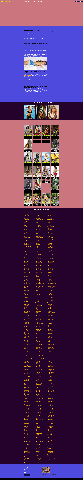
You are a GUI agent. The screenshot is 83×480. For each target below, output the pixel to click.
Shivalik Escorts (37, 434)
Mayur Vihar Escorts (26, 343)
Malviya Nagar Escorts (26, 336)
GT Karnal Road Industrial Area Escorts (52, 284)
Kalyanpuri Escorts (49, 310)
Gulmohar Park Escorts (50, 285)
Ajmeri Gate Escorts (49, 213)
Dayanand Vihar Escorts (26, 254)
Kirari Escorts (49, 322)
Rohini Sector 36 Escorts (26, 413)
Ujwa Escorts (37, 450)
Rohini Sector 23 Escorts (38, 409)
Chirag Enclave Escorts (38, 248)
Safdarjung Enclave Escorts (50, 419)
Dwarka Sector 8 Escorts (50, 269)
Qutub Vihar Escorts (38, 391)
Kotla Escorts (25, 325)
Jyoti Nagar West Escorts (26, 307)
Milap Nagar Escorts (49, 346)
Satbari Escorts (37, 425)
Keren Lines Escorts (26, 316)
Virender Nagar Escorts (50, 457)
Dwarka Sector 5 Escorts (50, 268)
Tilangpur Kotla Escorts (38, 447)
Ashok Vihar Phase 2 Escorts (27, 223)
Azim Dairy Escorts (38, 227)
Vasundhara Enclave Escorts (27, 454)
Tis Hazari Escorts (26, 448)
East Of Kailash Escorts (38, 270)
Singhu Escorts (37, 436)
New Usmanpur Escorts (50, 370)
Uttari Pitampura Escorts (27, 452)
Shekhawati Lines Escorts (39, 433)
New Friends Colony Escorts (50, 366)
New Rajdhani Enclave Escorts (51, 368)
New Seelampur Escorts (26, 370)
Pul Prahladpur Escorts (26, 387)
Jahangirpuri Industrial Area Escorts (51, 298)
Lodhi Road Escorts (38, 331)
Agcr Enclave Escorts (38, 213)
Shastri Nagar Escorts (38, 432)
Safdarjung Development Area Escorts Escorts (41, 419)
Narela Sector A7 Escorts (27, 360)
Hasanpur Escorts (49, 290)
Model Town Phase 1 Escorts (39, 348)
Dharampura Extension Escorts (51, 258)
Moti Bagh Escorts (49, 350)
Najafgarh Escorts (26, 355)
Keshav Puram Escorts (38, 316)
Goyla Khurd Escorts (26, 282)
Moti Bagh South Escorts (39, 351)
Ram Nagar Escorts (26, 397)
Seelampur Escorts (38, 427)
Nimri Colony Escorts (26, 371)
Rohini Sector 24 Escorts (50, 409)
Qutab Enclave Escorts (26, 390)
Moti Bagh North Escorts (27, 351)
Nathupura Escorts (49, 362)
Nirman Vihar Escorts (38, 371)
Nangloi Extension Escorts (27, 357)
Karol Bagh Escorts (38, 314)
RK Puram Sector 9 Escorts (27, 404)
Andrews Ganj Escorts (26, 219)
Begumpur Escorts (49, 235)
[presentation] (21, 112)
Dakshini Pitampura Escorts (27, 252)
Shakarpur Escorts (38, 430)
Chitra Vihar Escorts (49, 248)
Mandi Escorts (37, 337)
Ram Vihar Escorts (38, 397)
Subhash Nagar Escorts (26, 439)
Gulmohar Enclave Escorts (39, 285)
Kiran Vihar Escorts (38, 322)
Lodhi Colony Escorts (50, 330)
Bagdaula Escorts (49, 229)
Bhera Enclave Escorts (50, 239)
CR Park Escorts (37, 250)
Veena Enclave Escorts (50, 454)
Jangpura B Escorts (38, 300)
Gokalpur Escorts (38, 279)
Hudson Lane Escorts (26, 293)
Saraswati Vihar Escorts (50, 424)
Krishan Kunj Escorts (50, 325)
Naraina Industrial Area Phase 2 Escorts (40, 358)
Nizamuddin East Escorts (50, 372)
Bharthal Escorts (38, 239)
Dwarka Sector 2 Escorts (26, 266)
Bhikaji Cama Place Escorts (27, 240)
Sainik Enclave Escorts (26, 421)
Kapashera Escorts (26, 313)
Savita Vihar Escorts (38, 426)
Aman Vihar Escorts (26, 216)
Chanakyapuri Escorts (50, 244)
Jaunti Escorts (49, 302)
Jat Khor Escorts (25, 302)
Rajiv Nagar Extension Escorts (39, 395)
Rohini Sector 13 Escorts (50, 406)
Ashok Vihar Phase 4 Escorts (50, 223)
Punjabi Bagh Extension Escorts (51, 388)
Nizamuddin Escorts (38, 372)
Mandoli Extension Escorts (50, 338)
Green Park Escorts (26, 284)
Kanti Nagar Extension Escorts (51, 312)
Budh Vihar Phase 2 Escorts (39, 242)
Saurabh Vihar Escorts (26, 426)
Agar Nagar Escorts (26, 213)
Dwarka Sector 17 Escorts (27, 264)
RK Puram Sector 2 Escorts (50, 402)
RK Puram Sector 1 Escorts (39, 401)
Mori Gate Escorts (38, 350)
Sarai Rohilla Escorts (26, 424)
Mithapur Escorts (38, 347)
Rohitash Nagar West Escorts (27, 416)
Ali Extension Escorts (26, 215)
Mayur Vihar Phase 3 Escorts (39, 344)
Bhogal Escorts (37, 240)
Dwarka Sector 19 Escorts (39, 265)
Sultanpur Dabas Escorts (27, 441)
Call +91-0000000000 (78, 1)
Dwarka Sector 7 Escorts (38, 269)
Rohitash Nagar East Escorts (50, 415)
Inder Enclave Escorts (38, 294)
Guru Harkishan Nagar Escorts (51, 286)
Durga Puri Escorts (38, 260)
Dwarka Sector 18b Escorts (27, 265)
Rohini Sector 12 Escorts (38, 406)
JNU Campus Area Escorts (50, 305)
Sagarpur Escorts (38, 420)
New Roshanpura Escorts (50, 369)
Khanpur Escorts (49, 317)
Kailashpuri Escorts (26, 309)
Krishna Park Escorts (26, 327)
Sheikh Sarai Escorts (26, 433)
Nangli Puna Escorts (49, 356)
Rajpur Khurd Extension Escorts (39, 396)
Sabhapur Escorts (26, 417)
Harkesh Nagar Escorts (26, 290)
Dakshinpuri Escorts (38, 252)
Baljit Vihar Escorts (38, 232)
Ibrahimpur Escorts (49, 293)
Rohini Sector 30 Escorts (26, 411)
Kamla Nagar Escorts (38, 311)
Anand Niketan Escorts (38, 217)
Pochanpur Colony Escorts (39, 384)
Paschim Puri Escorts (26, 381)
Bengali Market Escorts (38, 236)
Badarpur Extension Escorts (39, 228)
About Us (31, 1)
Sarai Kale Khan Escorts (50, 423)
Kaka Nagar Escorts (38, 309)
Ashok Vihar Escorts (38, 222)
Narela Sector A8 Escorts (39, 360)
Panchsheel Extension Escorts (39, 379)
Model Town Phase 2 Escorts (50, 348)
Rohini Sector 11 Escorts (26, 406)
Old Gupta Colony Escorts (50, 375)
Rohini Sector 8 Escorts (50, 414)
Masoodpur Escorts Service (27, 75)
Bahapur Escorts (26, 230)
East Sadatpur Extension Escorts (51, 270)
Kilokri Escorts (37, 321)
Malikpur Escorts (26, 335)
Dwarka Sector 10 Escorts (50, 261)
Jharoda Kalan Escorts (26, 303)
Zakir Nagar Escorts (49, 461)
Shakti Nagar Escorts (50, 430)
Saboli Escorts (49, 417)
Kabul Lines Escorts (49, 307)
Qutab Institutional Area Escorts (27, 391)
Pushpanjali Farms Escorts (39, 389)
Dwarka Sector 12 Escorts (39, 262)
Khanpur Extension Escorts (27, 318)
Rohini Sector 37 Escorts (38, 413)
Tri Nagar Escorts (49, 448)
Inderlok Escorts (25, 295)
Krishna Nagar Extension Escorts (51, 326)
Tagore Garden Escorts (26, 445)
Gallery (35, 1)
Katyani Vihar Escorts (50, 315)
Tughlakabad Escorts (50, 449)
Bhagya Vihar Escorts (50, 237)
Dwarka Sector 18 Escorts (39, 264)
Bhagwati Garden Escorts (27, 237)
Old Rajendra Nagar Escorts (27, 376)
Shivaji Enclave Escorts (26, 434)
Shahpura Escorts (26, 430)
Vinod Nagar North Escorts (27, 457)
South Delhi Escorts (49, 438)
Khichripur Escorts (26, 320)
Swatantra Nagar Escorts (50, 444)
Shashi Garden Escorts (26, 432)
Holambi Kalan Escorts (38, 292)
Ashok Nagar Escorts (26, 222)
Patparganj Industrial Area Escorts (51, 382)
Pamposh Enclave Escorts (50, 378)
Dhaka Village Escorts (50, 257)
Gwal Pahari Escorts (26, 287)
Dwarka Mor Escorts (26, 261)
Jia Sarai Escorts (37, 304)
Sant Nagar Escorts (38, 423)
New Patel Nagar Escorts (39, 368)
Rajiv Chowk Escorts (49, 394)
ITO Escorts (37, 296)
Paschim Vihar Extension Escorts (51, 381)
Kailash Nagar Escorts (50, 308)
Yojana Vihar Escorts (26, 461)
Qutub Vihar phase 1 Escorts (50, 391)
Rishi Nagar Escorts (38, 400)
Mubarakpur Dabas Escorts (39, 352)
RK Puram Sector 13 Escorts (39, 402)
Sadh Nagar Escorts (26, 418)
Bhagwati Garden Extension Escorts (40, 237)
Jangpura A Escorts (26, 300)
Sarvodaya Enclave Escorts (27, 425)
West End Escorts (49, 460)
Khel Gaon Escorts (26, 319)
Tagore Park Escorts (38, 445)
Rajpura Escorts (49, 396)
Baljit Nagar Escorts (26, 232)
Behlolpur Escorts (26, 236)
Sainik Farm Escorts (38, 421)
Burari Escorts (37, 243)
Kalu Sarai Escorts (26, 310)
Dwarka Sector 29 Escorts (50, 267)
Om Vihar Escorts (38, 377)
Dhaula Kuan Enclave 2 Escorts (51, 259)
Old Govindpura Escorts (38, 375)
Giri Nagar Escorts (26, 279)
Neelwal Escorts (25, 364)
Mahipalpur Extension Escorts (27, 334)
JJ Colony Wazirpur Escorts (39, 305)
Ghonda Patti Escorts (50, 278)
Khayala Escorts (49, 318)
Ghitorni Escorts (37, 278)
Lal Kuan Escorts (49, 328)
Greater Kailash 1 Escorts (50, 282)
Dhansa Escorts (25, 258)
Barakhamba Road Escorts (50, 233)
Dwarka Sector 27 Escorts (27, 267)
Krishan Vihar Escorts (26, 326)
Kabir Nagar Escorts (38, 307)
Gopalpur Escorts (49, 280)
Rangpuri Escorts (26, 399)
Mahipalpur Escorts (49, 333)
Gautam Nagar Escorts (50, 276)
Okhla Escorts (37, 374)
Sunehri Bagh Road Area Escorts (51, 442)
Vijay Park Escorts (49, 455)
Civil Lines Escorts (38, 249)
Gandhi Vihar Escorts (26, 274)
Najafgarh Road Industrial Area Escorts (40, 355)
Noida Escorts (37, 373)
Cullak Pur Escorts (49, 250)
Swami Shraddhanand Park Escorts (51, 443)
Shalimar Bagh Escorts (50, 431)
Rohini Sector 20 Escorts (38, 408)
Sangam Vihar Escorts (50, 422)
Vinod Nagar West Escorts (39, 457)
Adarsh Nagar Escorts (50, 212)
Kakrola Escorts (49, 309)
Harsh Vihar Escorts (38, 290)
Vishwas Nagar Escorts (26, 459)
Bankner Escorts (25, 233)
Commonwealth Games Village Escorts (52, 249)
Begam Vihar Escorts (38, 235)
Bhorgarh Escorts (49, 240)
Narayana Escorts (26, 359)
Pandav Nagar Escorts (26, 380)
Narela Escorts (37, 359)
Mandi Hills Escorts (49, 337)
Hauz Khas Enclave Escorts (50, 291)
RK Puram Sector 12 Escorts (27, 402)
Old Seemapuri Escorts (50, 376)
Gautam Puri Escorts (26, 277)
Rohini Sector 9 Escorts (26, 415)
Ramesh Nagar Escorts (50, 397)
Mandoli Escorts (37, 338)
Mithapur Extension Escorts (50, 347)
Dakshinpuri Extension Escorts (51, 252)
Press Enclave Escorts (38, 386)
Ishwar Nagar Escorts (26, 296)
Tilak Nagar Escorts (26, 447)
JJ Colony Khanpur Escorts (27, 305)
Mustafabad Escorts (26, 354)
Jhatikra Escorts (37, 303)
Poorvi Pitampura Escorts (50, 384)
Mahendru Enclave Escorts (27, 333)
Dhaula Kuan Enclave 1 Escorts (39, 259)
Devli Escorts (25, 257)
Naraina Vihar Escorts (50, 358)
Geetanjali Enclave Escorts (50, 277)
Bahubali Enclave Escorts (39, 230)
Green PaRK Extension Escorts (39, 284)
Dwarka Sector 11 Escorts (27, 262)
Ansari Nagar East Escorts (50, 219)
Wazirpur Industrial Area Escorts (39, 460)
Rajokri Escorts (49, 395)
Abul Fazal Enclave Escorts (39, 212)
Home (23, 1)
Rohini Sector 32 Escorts (50, 411)
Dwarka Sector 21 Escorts (50, 266)
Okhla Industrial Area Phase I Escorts (51, 374)
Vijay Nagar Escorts (38, 455)
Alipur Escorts (49, 215)
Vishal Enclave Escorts (26, 458)
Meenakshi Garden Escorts (39, 345)
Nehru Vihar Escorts (38, 365)
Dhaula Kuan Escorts (26, 259)
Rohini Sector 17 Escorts (26, 407)
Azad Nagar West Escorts (50, 226)
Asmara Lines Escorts (38, 224)
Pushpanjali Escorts (26, 389)
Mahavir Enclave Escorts (50, 332)
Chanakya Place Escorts (38, 244)
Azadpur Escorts (25, 227)
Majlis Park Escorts (49, 334)
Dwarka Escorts (49, 260)
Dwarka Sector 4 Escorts (38, 268)
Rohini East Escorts (49, 404)
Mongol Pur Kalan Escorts (27, 350)
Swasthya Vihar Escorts (38, 444)
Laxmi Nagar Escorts (49, 329)
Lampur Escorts (25, 329)
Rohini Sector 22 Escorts (26, 409)
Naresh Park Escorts (49, 361)
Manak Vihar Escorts (49, 336)
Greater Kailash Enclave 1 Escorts (40, 283)
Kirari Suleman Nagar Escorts (39, 323)
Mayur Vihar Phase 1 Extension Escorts (52, 343)
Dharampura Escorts (38, 258)
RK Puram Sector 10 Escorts (50, 401)
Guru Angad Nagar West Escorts (39, 286)
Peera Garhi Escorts (26, 383)
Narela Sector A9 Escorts (50, 360)
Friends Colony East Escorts (27, 273)
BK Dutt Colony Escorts (50, 241)
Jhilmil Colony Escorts (26, 304)
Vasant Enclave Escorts (50, 452)
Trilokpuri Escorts (26, 449)
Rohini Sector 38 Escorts (50, 413)
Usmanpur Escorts (49, 450)
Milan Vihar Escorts (38, 346)
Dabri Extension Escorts (38, 251)
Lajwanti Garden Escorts (26, 328)
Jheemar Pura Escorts (50, 303)
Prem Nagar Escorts (26, 386)
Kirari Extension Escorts (26, 323)
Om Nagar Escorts (26, 377)
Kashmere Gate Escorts (50, 314)
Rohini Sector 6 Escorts (26, 414)
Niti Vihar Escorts (26, 372)
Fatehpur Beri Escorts (38, 271)
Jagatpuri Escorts (38, 297)
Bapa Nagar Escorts (38, 233)
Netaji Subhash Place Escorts (27, 366)
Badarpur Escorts (26, 228)
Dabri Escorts (25, 251)
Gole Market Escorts (26, 280)
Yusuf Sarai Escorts (38, 461)
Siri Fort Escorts (37, 437)
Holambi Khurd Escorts (50, 292)
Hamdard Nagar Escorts (50, 287)
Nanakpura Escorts (49, 355)
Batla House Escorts (49, 234)
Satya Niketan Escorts (50, 425)
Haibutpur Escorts (38, 287)
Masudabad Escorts (38, 341)
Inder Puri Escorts (49, 294)
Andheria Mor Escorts (50, 218)
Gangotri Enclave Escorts (27, 275)
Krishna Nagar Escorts (38, 326)
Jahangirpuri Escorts (38, 298)
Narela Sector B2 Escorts (27, 361)
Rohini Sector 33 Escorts (26, 412)
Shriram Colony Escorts (50, 434)
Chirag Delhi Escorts (26, 248)
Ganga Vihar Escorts (49, 274)
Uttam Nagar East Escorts (39, 451)
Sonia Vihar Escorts (38, 438)
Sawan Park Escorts (26, 427)
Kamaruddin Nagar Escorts (27, 311)
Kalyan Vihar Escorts (38, 310)
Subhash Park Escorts (38, 439)
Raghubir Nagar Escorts (26, 393)
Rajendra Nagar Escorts (26, 394)
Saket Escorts (25, 422)
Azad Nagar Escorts (26, 226)
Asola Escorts (49, 224)
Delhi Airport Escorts (38, 255)
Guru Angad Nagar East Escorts (27, 286)
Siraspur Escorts (26, 437)
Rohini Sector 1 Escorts (38, 405)
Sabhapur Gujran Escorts (39, 417)
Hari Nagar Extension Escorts (27, 289)
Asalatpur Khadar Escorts (39, 221)
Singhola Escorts (26, 436)
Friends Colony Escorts (50, 272)
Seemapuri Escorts (49, 427)
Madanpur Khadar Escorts (27, 332)
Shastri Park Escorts (49, 432)
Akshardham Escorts (38, 214)
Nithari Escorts (49, 371)
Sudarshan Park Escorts (50, 439)
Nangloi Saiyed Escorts (38, 357)
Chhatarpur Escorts (26, 247)
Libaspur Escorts (38, 330)
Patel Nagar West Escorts (27, 382)
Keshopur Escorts (49, 316)
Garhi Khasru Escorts (26, 276)
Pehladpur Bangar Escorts (39, 383)
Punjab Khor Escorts (49, 387)
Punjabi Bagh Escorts (26, 388)
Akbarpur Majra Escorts (26, 214)
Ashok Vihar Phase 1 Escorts (50, 222)
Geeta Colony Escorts (38, 277)
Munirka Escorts (49, 353)
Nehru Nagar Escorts (50, 364)
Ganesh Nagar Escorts (38, 274)
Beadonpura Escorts (26, 235)
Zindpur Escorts (25, 462)
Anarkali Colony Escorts (38, 218)
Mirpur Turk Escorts (26, 347)
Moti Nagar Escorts (49, 351)
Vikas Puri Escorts (49, 456)
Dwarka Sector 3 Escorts (26, 268)
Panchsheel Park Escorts (50, 379)
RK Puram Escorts (26, 401)
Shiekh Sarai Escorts (49, 433)
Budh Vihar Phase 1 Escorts (27, 242)
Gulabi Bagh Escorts (26, 285)
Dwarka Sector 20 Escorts (39, 266)
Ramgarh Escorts (26, 398)
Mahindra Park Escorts (38, 333)
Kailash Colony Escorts (26, 308)
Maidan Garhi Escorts (38, 334)
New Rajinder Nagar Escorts (27, 369)
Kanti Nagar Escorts (38, 312)
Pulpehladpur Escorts (38, 387)
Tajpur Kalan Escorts (49, 445)
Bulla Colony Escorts (26, 243)
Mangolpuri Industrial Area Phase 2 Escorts (41, 339)
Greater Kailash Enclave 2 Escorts (51, 283)
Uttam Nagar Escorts (26, 451)
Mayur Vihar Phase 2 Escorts (27, 344)
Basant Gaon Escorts (38, 234)
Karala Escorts (49, 313)
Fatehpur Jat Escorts (49, 271)
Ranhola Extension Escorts (50, 399)
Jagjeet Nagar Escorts (50, 297)
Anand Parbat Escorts (50, 217)
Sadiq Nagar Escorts (49, 418)
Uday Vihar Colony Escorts (27, 450)
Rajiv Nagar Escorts (26, 395)
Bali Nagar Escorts (49, 231)
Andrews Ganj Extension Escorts (39, 219)
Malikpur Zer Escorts (38, 335)
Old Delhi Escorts (26, 375)
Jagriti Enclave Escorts (26, 298)
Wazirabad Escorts (49, 459)
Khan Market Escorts (38, 317)
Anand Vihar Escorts (26, 218)
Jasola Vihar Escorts (49, 301)
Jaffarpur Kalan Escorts (50, 296)
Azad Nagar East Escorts (38, 226)
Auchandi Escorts (26, 225)
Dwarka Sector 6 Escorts (26, 269)
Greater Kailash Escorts (38, 282)
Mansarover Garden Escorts (39, 340)
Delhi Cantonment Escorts (50, 255)
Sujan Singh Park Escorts (27, 440)
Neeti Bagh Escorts (38, 364)
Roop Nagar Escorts (38, 416)
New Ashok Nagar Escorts (39, 366)
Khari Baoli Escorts (38, 318)
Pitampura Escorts (26, 384)
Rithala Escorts (49, 400)
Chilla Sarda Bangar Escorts (50, 247)
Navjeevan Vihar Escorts (38, 363)
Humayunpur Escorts (38, 293)
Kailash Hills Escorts (38, 308)
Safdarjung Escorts (26, 419)
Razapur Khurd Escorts (26, 400)
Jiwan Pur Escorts (49, 304)
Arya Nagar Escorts (26, 221)
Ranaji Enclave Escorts (50, 398)
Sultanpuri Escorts (49, 441)
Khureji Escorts (49, 320)
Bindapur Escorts (38, 241)
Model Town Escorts (26, 348)
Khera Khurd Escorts (50, 319)
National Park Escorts (26, 363)
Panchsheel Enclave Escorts (27, 379)
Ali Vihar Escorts (37, 215)
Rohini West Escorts (38, 415)
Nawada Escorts (49, 363)
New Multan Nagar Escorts (27, 368)
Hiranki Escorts (25, 292)
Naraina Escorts (49, 357)
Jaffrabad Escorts (26, 297)
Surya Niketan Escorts (38, 443)
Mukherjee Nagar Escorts (50, 352)
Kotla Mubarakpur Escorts (39, 325)
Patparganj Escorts (38, 382)
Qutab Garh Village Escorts (50, 390)
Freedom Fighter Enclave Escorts (27, 272)
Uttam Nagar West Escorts (50, 451)
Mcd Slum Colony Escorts (50, 344)
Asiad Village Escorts (26, 224)
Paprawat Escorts (38, 380)
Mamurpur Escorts (38, 336)
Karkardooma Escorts (26, 314)
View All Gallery (27, 474)
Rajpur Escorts (25, 396)
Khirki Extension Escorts (38, 320)
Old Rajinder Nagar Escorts (39, 376)
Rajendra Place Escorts (38, 394)
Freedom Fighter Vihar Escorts (39, 272)
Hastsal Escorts (25, 291)
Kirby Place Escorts (49, 323)
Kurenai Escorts (49, 327)
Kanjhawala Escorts (26, 312)
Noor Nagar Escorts (49, 373)
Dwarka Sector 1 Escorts (38, 261)
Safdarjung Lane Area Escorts (27, 420)
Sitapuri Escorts (49, 437)
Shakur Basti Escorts (26, 431)
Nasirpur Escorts (38, 362)
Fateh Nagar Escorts (26, 271)
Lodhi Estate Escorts (26, 331)
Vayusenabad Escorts (38, 454)
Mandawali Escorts (26, 337)
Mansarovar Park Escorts (27, 340)
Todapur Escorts (37, 448)
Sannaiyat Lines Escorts (26, 423)
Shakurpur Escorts (38, 431)
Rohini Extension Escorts (27, 405)
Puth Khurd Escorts (49, 389)
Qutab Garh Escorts (38, 390)
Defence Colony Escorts (38, 254)
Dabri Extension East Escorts (51, 251)
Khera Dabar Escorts (38, 319)
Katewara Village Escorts (26, 315)
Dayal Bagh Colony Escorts (39, 253)
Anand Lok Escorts (26, 217)
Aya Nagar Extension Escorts (50, 225)
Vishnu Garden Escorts (38, 458)
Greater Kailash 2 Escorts (27, 283)
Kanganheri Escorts (49, 311)
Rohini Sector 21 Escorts (50, 408)
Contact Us (41, 1)
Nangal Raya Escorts (38, 356)
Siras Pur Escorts (49, 436)
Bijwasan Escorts (26, 241)
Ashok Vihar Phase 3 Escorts (39, 223)
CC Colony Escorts (49, 243)
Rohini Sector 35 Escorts (50, 412)
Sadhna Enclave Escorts (38, 418)
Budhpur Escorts (49, 242)
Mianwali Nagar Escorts (26, 346)
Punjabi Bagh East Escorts (39, 388)
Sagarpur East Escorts (50, 420)
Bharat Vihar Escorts (26, 239)
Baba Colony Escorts (49, 227)
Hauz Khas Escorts (38, 291)
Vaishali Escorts (37, 452)
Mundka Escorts (25, 353)
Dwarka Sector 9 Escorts (26, 270)
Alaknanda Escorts (49, 214)
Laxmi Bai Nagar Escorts (38, 329)
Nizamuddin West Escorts (27, 373)
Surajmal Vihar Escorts (26, 443)
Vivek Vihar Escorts (38, 459)
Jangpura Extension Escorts (50, 300)
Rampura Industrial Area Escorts (39, 398)
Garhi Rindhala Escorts (38, 276)
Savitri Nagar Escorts (50, 426)
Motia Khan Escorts (26, 352)
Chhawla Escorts (38, 247)
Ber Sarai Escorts (49, 236)
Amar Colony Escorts (38, 216)
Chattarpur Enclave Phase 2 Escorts (28, 246)
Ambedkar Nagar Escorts (50, 216)
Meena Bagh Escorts (26, 345)
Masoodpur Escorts (37, 32)
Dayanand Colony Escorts (50, 253)
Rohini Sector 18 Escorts (38, 407)
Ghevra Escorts (25, 278)
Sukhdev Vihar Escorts (38, 440)
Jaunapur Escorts (38, 302)
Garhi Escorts (37, 275)
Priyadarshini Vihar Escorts (50, 386)
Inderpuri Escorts (49, 295)
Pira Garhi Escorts (49, 383)
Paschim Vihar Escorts (38, 381)
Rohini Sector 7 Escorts (38, 414)
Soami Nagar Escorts (26, 438)
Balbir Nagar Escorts (38, 231)
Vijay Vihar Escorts (26, 456)
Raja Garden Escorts (49, 393)
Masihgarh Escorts (49, 340)
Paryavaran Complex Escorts (51, 380)
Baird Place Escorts (49, 230)
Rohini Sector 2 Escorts (26, 408)
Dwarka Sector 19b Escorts (50, 265)
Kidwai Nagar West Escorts (27, 321)
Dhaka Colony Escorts (38, 257)
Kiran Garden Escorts (26, 322)
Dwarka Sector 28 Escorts (39, 267)
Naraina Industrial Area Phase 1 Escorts (28, 358)
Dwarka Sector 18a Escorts (50, 264)
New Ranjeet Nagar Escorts (39, 369)
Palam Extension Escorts (27, 378)
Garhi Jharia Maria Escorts (50, 275)
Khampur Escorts (26, 317)
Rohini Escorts (37, 404)
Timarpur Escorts (49, 447)
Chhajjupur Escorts (49, 246)
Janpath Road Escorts (26, 301)
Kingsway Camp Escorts (50, 321)
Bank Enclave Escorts (50, 232)
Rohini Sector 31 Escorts (38, 411)
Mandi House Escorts (26, 338)
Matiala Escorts (49, 341)
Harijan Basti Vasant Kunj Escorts (51, 289)
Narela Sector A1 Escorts (50, 359)
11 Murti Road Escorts (26, 212)
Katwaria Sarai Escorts (38, 315)
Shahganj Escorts (26, 429)
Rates (38, 1)
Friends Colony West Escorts (39, 273)
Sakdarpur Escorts (49, 421)
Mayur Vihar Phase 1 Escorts (39, 343)
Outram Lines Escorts (50, 377)
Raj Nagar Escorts (38, 393)
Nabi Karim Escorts (38, 354)
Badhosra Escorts (49, 228)
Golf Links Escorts (38, 280)
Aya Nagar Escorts (38, 225)
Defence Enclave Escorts (50, 254)
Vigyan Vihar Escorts (26, 455)
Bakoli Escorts (25, 231)
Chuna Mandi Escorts (26, 249)
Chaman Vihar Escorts (26, 244)
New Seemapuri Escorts (38, 370)
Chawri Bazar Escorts (38, 246)
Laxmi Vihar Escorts (26, 330)
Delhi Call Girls (27, 1)
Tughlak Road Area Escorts (39, 449)
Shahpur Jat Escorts (49, 429)
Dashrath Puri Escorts (26, 253)
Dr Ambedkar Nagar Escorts (27, 260)
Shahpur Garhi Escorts (38, 429)
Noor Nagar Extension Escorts (27, 374)
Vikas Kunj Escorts (38, 456)
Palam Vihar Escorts (38, 378)
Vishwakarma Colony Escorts (51, 458)
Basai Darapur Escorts (26, 234)
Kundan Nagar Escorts (38, 327)
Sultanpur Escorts (49, 440)
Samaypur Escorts (38, 422)
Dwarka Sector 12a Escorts (50, 262)
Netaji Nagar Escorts (49, 365)
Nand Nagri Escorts (26, 356)
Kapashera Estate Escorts (39, 313)
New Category (51, 31)
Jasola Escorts (37, 301)
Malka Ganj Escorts (49, 335)
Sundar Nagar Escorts (26, 442)
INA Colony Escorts (26, 294)
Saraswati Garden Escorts (39, 424)
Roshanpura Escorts (49, 416)
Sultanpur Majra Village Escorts (39, 441)
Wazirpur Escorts (26, 460)
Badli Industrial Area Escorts (39, 229)
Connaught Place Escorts (27, 250)
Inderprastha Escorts (38, 295)
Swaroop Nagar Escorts (26, 444)
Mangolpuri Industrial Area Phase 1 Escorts (29, 339)
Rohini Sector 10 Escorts (50, 405)
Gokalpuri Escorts (49, 279)
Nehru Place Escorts (26, 365)
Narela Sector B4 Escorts (39, 361)
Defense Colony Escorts (26, 255)
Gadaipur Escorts (49, 273)
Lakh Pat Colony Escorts (38, 328)
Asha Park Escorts (49, 221)
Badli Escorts (25, 229)
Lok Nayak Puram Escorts (50, 331)
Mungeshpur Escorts (38, 353)
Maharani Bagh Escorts (38, 332)
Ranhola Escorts (37, 399)
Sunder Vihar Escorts (38, 442)
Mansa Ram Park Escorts (50, 339)
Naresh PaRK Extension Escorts (27, 362)
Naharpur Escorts (49, 354)
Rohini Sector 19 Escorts (50, 407)
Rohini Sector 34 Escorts (38, 412)
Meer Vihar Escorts (49, 345)
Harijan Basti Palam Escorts (39, 289)
